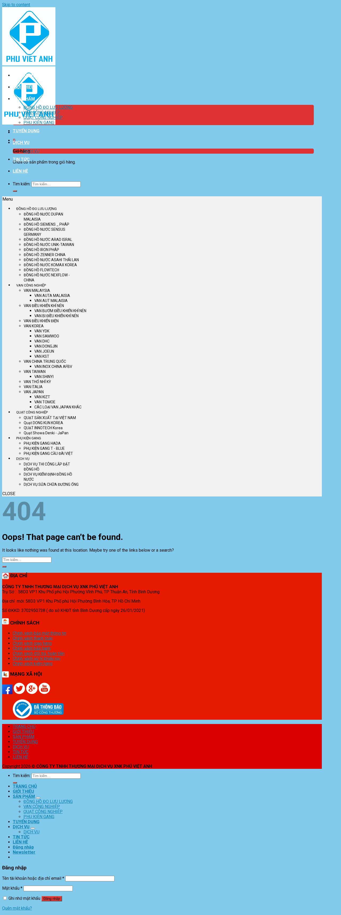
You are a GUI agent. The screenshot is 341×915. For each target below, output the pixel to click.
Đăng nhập (51, 899)
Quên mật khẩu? (17, 908)
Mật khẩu (12, 888)
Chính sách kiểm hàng (32, 663)
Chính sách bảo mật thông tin (39, 633)
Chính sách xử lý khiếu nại (36, 658)
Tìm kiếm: (21, 183)
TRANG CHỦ (25, 75)
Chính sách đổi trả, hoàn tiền (38, 653)
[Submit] (15, 191)
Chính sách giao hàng (32, 643)
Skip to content (16, 4)
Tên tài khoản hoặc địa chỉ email (33, 878)
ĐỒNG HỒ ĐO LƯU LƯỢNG (48, 107)
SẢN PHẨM (24, 98)
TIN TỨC (21, 159)
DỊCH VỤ (21, 142)
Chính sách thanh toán (33, 638)
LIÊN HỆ (20, 171)
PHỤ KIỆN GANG (38, 122)
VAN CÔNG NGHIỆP (41, 112)
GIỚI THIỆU (23, 87)
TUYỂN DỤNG (26, 130)
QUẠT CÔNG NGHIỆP (43, 117)
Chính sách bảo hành (32, 648)
